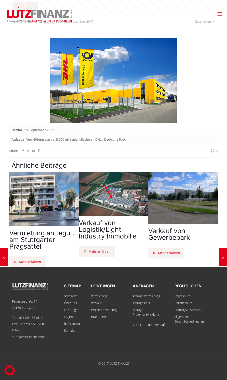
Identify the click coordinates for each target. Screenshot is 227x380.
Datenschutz (183, 303)
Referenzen (72, 323)
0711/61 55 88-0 (31, 317)
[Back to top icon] (205, 371)
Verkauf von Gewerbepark (169, 234)
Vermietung (99, 296)
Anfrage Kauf (141, 303)
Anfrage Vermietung (146, 296)
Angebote (70, 317)
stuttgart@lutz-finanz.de (28, 337)
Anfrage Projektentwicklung (146, 312)
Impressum (182, 296)
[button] (10, 370)
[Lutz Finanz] (113, 14)
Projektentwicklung (104, 310)
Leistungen (71, 310)
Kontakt (69, 330)
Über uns (70, 303)
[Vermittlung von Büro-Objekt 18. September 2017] (223, 257)
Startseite (71, 296)
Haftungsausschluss (188, 310)
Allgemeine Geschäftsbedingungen (190, 319)
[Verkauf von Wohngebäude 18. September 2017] (4, 257)
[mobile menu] (220, 14)
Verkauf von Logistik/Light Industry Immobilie (108, 229)
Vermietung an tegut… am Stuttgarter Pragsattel (43, 239)
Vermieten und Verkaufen (150, 325)
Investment (99, 317)
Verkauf (96, 303)
